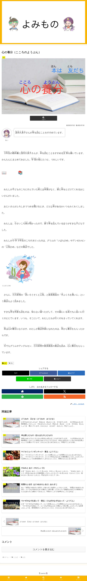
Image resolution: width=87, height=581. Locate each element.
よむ (5, 363)
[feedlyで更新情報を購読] (22, 397)
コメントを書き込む (43, 549)
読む (12, 363)
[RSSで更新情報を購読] (64, 397)
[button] (43, 118)
